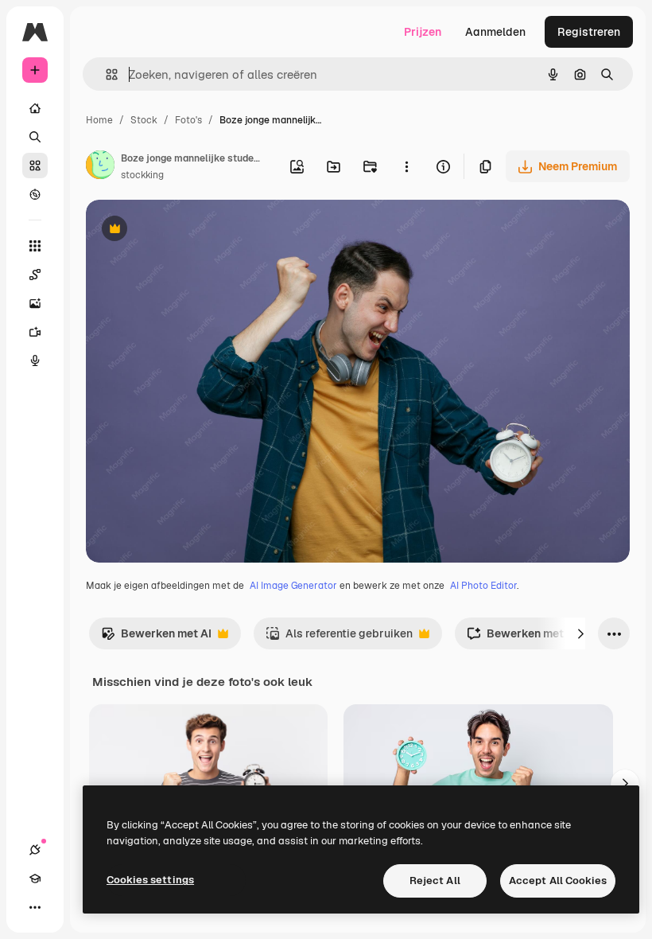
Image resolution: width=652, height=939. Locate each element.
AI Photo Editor (483, 585)
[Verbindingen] (35, 850)
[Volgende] (580, 633)
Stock (143, 120)
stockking (142, 175)
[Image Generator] (35, 303)
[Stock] (35, 165)
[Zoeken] (35, 137)
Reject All (434, 880)
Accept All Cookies (558, 880)
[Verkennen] (35, 194)
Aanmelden (495, 32)
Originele (190, 230)
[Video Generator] (35, 332)
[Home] (35, 108)
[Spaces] (35, 274)
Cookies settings (150, 879)
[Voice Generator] (35, 360)
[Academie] (35, 878)
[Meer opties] (406, 166)
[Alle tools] (35, 246)
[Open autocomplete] (105, 74)
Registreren (588, 32)
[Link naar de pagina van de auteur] (100, 167)
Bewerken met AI (156, 637)
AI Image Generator (293, 585)
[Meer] (35, 907)
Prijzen (422, 32)
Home (99, 120)
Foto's (188, 120)
